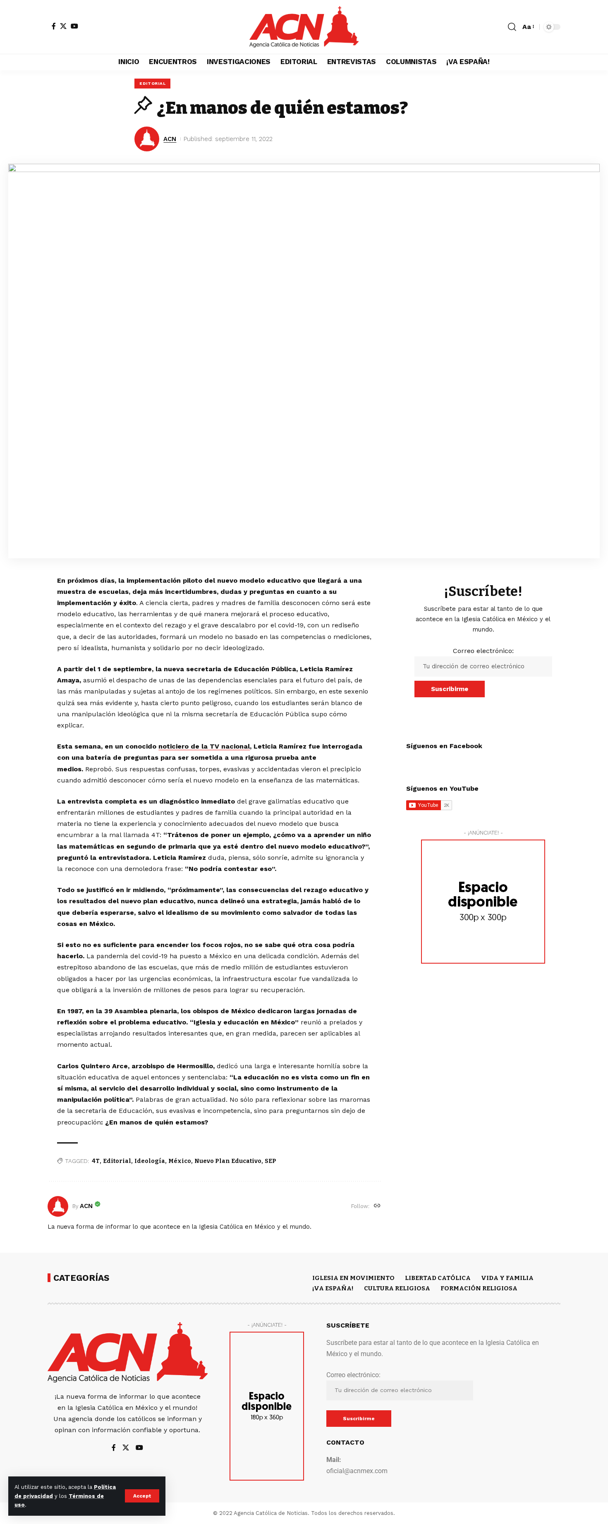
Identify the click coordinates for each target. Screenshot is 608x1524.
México (179, 1161)
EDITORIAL (152, 83)
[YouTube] (74, 26)
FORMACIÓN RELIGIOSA (478, 1288)
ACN (169, 139)
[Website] (377, 1206)
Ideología (149, 1161)
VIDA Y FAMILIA (507, 1278)
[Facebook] (54, 26)
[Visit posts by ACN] (58, 1206)
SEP (270, 1161)
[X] (63, 26)
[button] (142, 1495)
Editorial (117, 1161)
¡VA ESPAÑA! (333, 1288)
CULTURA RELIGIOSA (397, 1288)
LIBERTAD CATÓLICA (438, 1278)
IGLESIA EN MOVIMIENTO (353, 1278)
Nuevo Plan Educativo (227, 1161)
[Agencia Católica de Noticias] (304, 27)
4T (96, 1161)
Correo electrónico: (483, 651)
